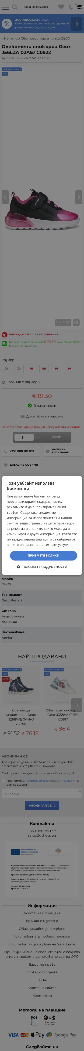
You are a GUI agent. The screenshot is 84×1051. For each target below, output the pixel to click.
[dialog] (42, 525)
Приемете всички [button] (44, 556)
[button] (42, 566)
